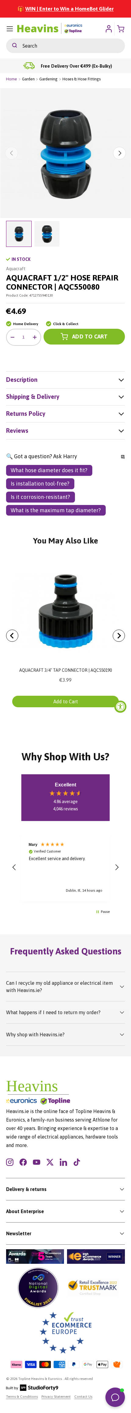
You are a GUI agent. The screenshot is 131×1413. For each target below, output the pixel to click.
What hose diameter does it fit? (49, 470)
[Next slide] (119, 636)
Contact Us (83, 1396)
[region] (65, 867)
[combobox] (65, 46)
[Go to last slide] (12, 636)
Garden (28, 79)
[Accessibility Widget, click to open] (120, 707)
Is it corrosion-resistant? (40, 497)
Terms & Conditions (22, 1396)
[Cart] (121, 28)
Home (11, 79)
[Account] (109, 28)
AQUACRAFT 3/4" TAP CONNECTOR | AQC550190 (65, 670)
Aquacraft (16, 268)
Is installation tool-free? (40, 483)
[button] (14, 867)
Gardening (48, 79)
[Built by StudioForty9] (32, 1390)
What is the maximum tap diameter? (56, 510)
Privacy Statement (56, 1396)
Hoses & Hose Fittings (81, 79)
